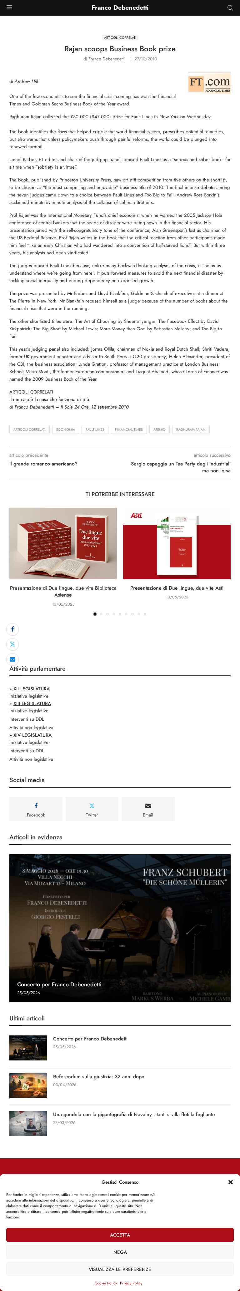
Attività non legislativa (31, 727)
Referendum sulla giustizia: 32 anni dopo (98, 1076)
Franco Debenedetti (106, 59)
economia (65, 429)
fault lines (95, 429)
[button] (231, 1182)
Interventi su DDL (26, 719)
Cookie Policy (106, 1283)
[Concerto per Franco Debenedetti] (120, 928)
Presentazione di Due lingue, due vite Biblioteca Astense (63, 591)
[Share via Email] (12, 659)
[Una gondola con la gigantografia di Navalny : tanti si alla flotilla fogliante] (28, 1123)
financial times (129, 429)
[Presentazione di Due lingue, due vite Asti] (177, 543)
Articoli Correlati (29, 429)
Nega (120, 1252)
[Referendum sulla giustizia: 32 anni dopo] (28, 1085)
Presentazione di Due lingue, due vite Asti (176, 588)
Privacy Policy (131, 1283)
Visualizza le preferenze (120, 1269)
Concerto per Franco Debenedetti (59, 984)
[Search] (230, 8)
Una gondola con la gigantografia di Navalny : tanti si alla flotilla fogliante (134, 1114)
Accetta (120, 1235)
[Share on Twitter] (12, 644)
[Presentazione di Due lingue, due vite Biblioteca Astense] (63, 543)
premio (159, 429)
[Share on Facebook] (12, 629)
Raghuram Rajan (191, 429)
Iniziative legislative (28, 696)
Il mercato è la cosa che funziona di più (49, 399)
